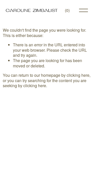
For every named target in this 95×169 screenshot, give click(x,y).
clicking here (78, 75)
